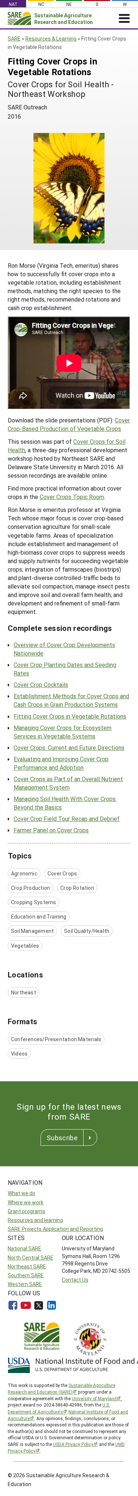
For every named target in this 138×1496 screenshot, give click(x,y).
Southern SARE (26, 1275)
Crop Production (30, 887)
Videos (19, 1053)
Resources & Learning (51, 38)
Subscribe (62, 1137)
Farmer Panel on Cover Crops (51, 830)
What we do (21, 1193)
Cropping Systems (33, 902)
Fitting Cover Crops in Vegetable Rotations (70, 716)
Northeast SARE (27, 1266)
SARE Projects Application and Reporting (55, 1228)
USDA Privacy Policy (73, 1444)
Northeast (23, 992)
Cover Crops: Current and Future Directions (69, 747)
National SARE (24, 1248)
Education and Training (39, 916)
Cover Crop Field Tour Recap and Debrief (67, 818)
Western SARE (25, 1284)
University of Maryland (94, 1398)
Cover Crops (62, 873)
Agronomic (24, 873)
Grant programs (26, 1211)
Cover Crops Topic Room (72, 497)
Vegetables (25, 945)
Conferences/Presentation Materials (56, 1039)
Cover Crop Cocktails (41, 684)
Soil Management (32, 930)
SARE (14, 38)
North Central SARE (30, 1257)
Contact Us (75, 1279)
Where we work (25, 1202)
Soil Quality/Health (86, 930)
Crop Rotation (77, 887)
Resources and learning (35, 1219)
